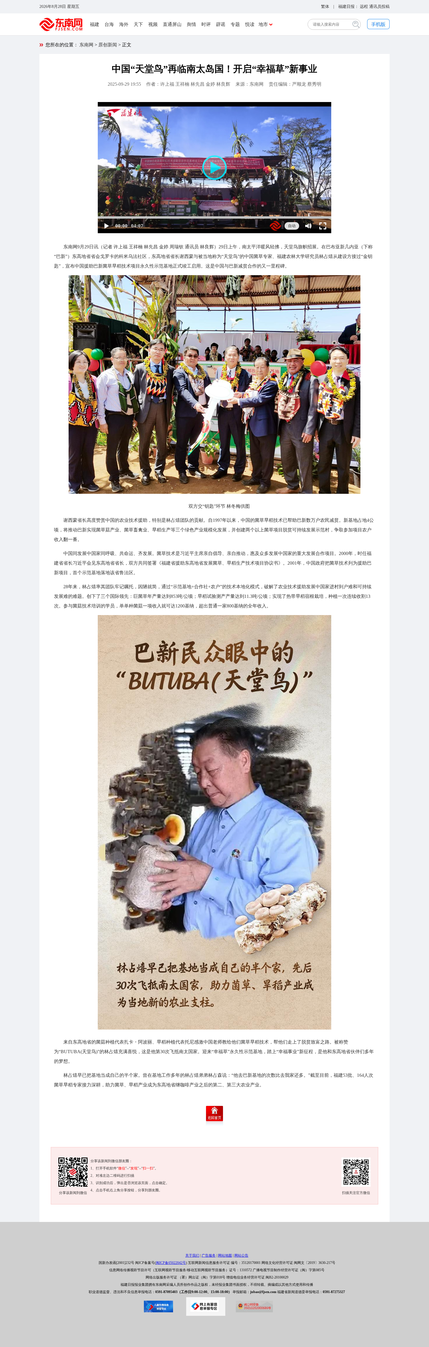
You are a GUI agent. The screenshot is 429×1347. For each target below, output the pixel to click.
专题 (235, 24)
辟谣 (220, 24)
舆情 (191, 24)
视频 (153, 24)
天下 (138, 24)
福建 (94, 24)
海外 (123, 24)
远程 (364, 6)
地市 (263, 24)
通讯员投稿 (379, 6)
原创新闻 (107, 44)
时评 (206, 24)
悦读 (249, 24)
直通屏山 (172, 24)
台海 (109, 24)
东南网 (86, 44)
